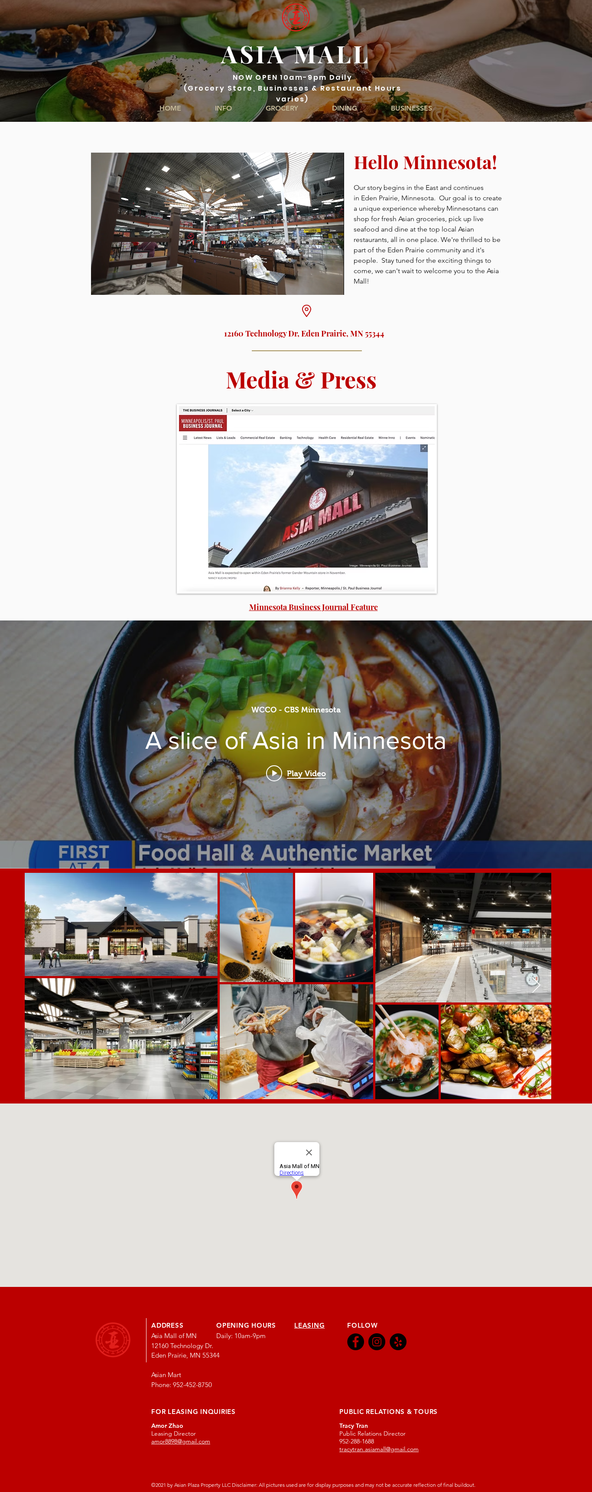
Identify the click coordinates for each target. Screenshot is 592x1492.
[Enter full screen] (332, 283)
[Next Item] (536, 985)
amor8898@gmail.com (180, 1441)
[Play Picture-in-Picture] (317, 283)
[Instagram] (376, 1341)
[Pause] (102, 283)
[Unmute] (117, 283)
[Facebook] (355, 1341)
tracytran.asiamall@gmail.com (379, 1449)
